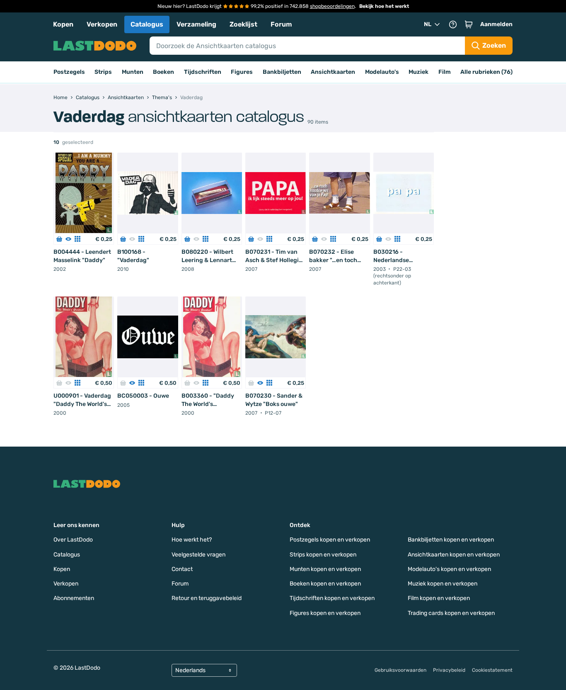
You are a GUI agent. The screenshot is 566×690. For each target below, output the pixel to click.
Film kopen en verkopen (439, 598)
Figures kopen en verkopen (325, 613)
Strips (103, 71)
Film (444, 71)
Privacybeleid (449, 670)
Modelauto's (382, 71)
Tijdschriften (202, 71)
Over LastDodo (73, 539)
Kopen (63, 24)
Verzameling (196, 24)
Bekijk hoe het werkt (384, 6)
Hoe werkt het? (192, 539)
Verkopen (102, 24)
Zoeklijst (243, 24)
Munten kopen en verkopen (325, 569)
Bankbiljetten (282, 71)
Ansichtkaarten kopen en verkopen (454, 554)
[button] (468, 24)
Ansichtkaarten (333, 71)
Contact (182, 569)
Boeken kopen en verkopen (325, 583)
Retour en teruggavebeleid (207, 598)
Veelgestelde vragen (198, 554)
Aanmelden (496, 24)
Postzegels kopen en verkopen (330, 539)
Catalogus (147, 24)
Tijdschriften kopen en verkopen (332, 598)
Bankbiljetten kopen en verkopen (451, 539)
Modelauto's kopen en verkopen (449, 569)
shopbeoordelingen (332, 6)
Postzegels (69, 71)
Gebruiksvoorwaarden (400, 670)
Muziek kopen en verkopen (442, 583)
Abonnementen (73, 598)
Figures (242, 71)
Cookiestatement (492, 670)
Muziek (418, 71)
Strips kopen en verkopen (323, 554)
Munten (132, 71)
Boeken (163, 71)
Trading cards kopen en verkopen (451, 613)
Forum (281, 24)
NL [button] (427, 24)
